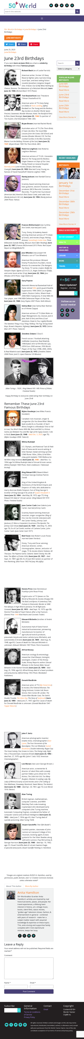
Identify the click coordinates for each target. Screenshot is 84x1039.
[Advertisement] (28, 212)
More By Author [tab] (31, 886)
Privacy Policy (29, 1017)
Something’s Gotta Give (37, 240)
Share (10, 44)
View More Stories (66, 117)
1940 (37, 459)
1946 (37, 116)
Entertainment (68, 237)
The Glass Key (22, 698)
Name (7, 983)
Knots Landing (36, 106)
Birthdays (18, 29)
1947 (6, 144)
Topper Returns (10, 706)
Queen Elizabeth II (42, 493)
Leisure (68, 255)
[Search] (77, 11)
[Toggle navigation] (42, 18)
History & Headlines (68, 248)
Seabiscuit (41, 698)
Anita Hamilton (28, 892)
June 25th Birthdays (64, 107)
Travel (68, 266)
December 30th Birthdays (67, 203)
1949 (17, 614)
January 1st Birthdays (66, 184)
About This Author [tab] (13, 886)
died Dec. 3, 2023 (35, 434)
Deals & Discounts (68, 231)
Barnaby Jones (9, 166)
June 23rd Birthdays (64, 96)
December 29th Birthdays (67, 213)
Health (68, 242)
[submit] (77, 63)
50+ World (8, 29)
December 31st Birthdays (66, 192)
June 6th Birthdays (64, 85)
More (68, 261)
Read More (64, 90)
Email (33, 983)
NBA (34, 288)
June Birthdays (30, 29)
